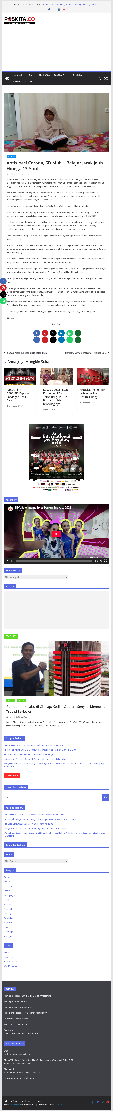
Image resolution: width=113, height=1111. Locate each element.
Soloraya (59, 75)
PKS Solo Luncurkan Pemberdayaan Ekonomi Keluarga (69, 4)
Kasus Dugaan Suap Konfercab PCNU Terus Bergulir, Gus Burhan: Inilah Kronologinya (55, 397)
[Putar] (7, 560)
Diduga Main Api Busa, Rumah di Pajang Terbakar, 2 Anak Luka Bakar (35, 759)
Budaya (16, 81)
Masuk (7, 952)
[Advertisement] (56, 50)
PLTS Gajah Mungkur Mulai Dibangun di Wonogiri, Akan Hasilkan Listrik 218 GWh (40, 749)
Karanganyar (9, 895)
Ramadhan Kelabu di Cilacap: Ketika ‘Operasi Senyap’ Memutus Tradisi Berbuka (55, 709)
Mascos (27, 174)
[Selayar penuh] (105, 560)
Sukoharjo (8, 931)
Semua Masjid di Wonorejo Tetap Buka (27, 352)
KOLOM (28, 81)
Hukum (30, 75)
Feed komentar (11, 961)
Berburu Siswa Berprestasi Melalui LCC (85, 352)
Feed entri (8, 957)
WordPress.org (10, 966)
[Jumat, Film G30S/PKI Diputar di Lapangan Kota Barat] (20, 370)
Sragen (7, 927)
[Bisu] (101, 560)
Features (10, 701)
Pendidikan (77, 75)
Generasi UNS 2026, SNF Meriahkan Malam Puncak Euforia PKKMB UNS (36, 745)
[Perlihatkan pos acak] (106, 78)
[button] (65, 75)
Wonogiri (8, 936)
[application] (56, 533)
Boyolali (7, 877)
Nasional (17, 75)
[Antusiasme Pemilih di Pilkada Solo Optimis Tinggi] (93, 370)
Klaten (7, 899)
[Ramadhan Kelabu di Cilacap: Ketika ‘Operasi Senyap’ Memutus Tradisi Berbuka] (56, 668)
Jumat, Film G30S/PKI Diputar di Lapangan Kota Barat (19, 395)
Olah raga (44, 75)
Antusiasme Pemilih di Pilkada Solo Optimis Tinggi (92, 393)
